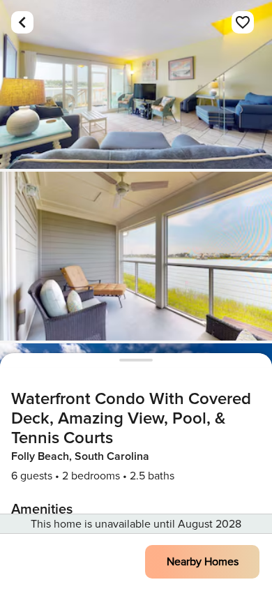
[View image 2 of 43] (136, 256)
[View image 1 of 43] (136, 84)
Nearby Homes (203, 562)
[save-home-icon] (243, 22)
